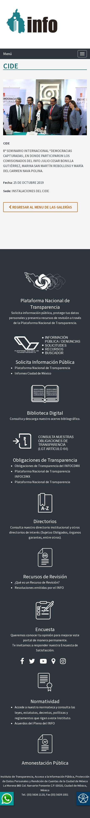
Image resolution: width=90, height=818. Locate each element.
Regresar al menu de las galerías (42, 207)
